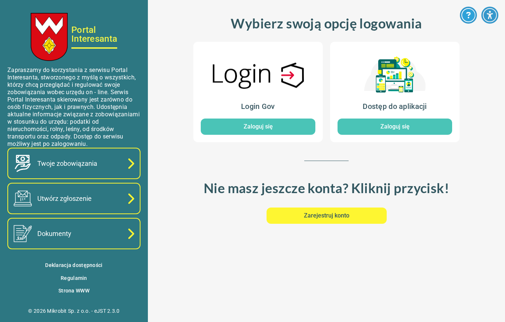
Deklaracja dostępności (73, 265)
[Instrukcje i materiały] (468, 15)
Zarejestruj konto (326, 215)
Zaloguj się (258, 126)
